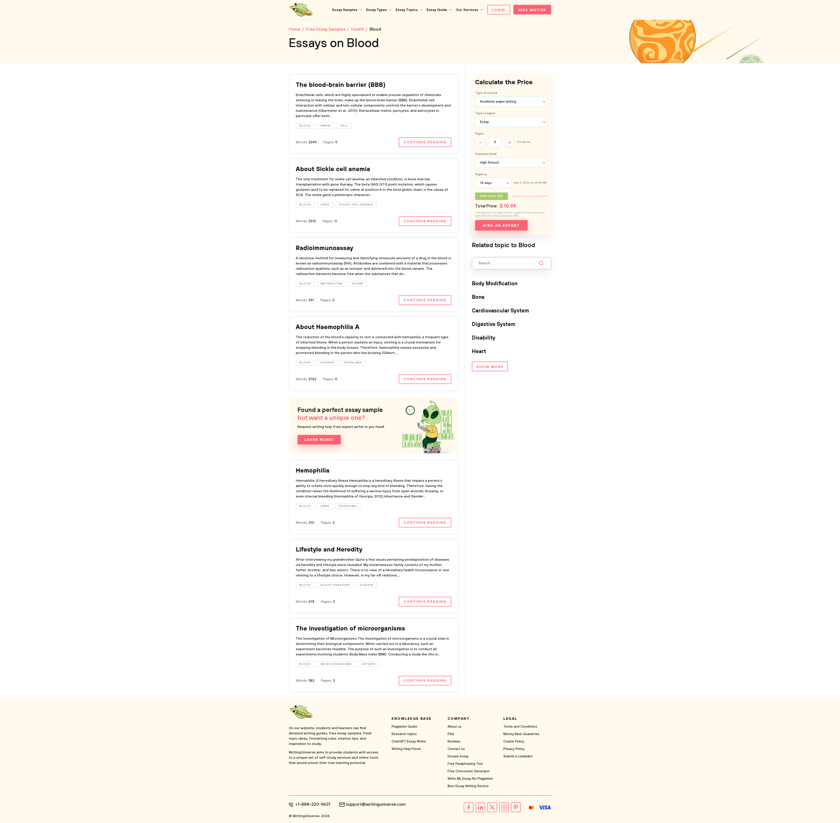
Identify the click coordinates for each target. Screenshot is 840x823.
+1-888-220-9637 (313, 804)
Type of (485, 113)
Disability (483, 338)
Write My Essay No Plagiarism (470, 779)
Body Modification (494, 283)
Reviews (454, 741)
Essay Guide (437, 10)
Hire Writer (532, 10)
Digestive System (493, 324)
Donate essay (458, 756)
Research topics (404, 734)
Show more (490, 367)
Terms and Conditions (520, 727)
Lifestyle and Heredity (329, 549)
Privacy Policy (514, 749)
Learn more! (319, 440)
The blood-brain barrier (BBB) (340, 85)
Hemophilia (312, 471)
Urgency (481, 174)
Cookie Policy (513, 741)
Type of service (486, 93)
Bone (478, 297)
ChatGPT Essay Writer (409, 741)
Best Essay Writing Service (468, 786)
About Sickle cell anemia (333, 169)
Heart (479, 351)
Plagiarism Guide (404, 727)
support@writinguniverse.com (376, 804)
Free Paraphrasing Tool (465, 764)
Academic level (486, 154)
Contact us (456, 749)
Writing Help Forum (406, 749)
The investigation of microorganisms (350, 628)
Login (498, 10)
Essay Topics (407, 10)
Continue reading (425, 142)
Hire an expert (501, 225)
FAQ (451, 734)
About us (455, 727)
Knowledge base (412, 718)
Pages (479, 134)
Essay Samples (344, 10)
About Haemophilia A (327, 327)
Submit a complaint (518, 756)
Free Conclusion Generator (469, 771)
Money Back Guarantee (521, 734)
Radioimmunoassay (324, 248)
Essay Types (376, 10)
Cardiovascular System (500, 311)
